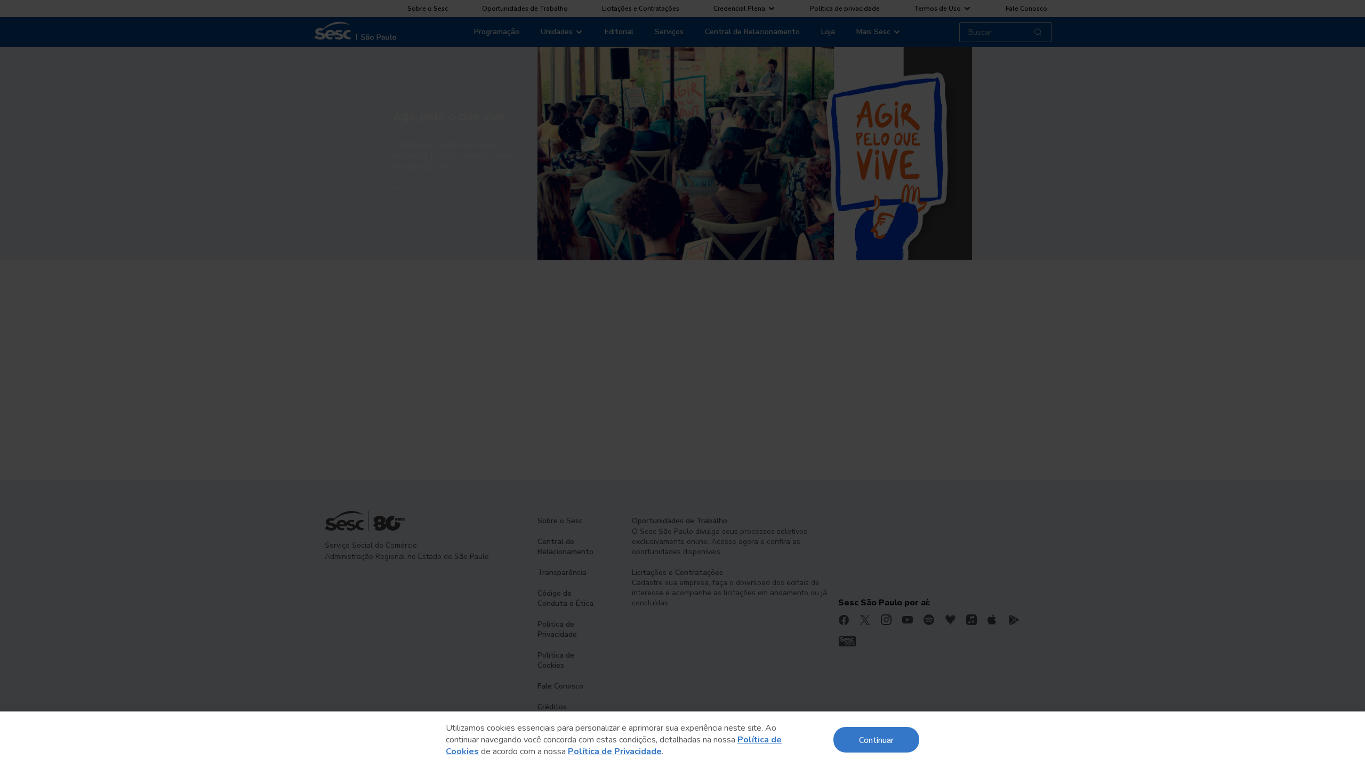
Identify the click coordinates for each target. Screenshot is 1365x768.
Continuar (876, 739)
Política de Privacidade (615, 751)
